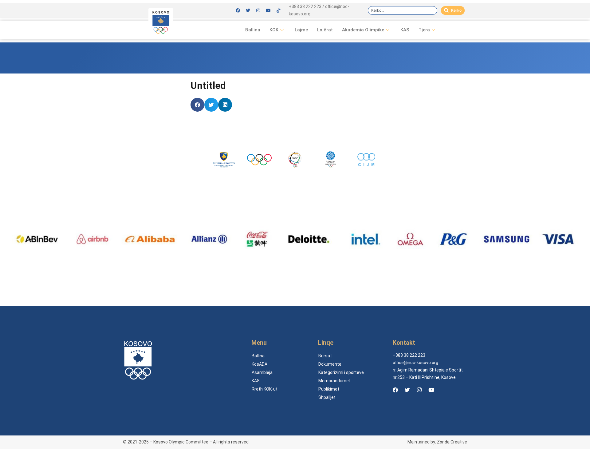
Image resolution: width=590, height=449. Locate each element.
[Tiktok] (278, 10)
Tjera (424, 30)
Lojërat (325, 30)
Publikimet (328, 389)
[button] (197, 105)
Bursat (325, 355)
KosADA (259, 364)
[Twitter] (248, 10)
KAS (404, 30)
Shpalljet (327, 397)
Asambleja (262, 372)
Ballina (252, 30)
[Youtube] (268, 10)
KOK (273, 30)
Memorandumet (334, 380)
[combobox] (402, 10)
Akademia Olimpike (363, 30)
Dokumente (329, 364)
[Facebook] (238, 10)
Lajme (301, 30)
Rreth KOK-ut (264, 389)
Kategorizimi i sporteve (341, 372)
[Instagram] (258, 10)
